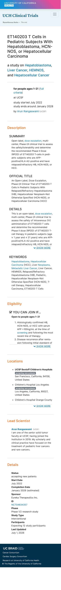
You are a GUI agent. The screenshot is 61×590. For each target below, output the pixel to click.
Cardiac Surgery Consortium (15, 556)
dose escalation (33, 140)
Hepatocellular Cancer (31, 75)
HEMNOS (36, 70)
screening (22, 332)
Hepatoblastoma (38, 65)
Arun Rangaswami (28, 111)
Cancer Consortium (11, 553)
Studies (10, 22)
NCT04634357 (19, 504)
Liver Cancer (17, 70)
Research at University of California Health (21, 560)
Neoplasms (44, 264)
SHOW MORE (43, 247)
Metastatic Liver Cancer (24, 268)
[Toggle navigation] (55, 14)
